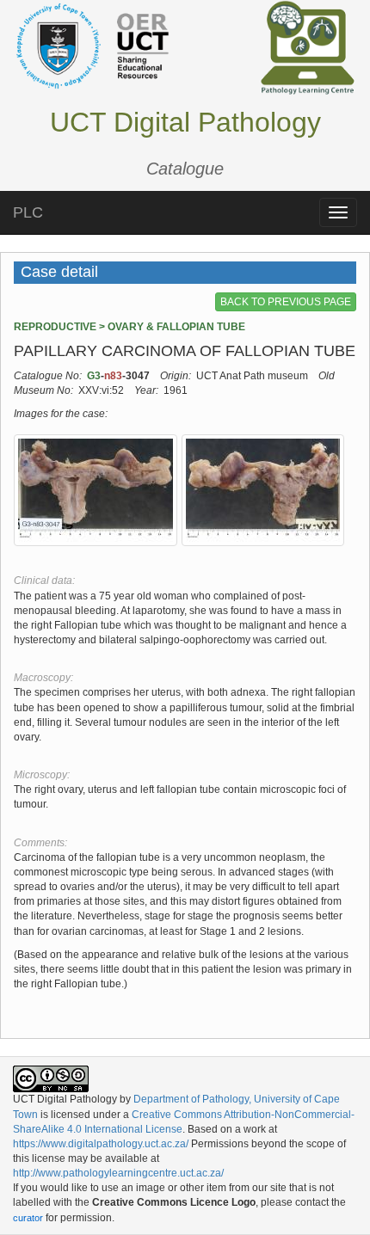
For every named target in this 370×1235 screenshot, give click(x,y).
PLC (28, 212)
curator (28, 1218)
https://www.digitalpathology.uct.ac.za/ (100, 1144)
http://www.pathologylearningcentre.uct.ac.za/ (118, 1173)
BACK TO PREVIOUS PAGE (285, 302)
